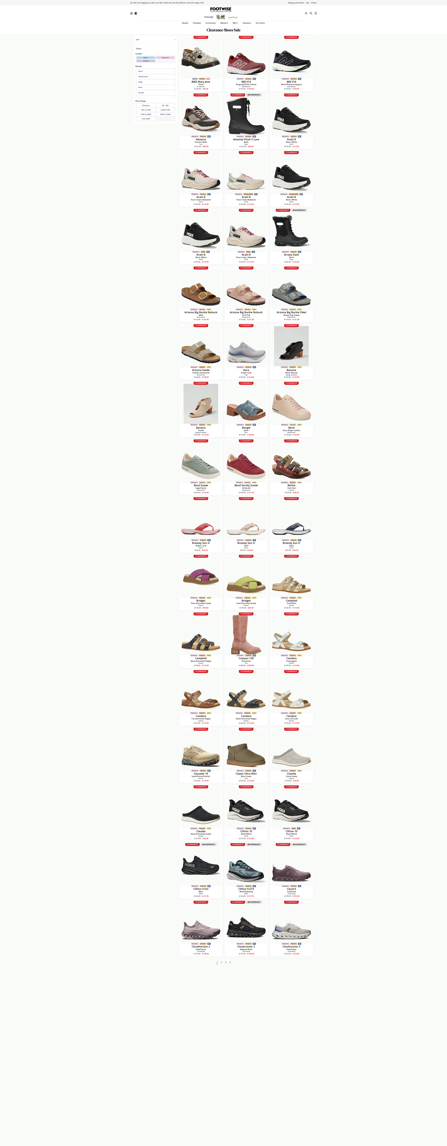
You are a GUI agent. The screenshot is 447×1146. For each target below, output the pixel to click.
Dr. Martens (201, 87)
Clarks (201, 548)
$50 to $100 (146, 110)
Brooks (141, 93)
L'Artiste (291, 490)
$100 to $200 (146, 114)
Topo (246, 375)
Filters (138, 48)
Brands (138, 66)
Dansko (200, 605)
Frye (246, 663)
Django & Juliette (291, 375)
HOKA (291, 144)
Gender (138, 54)
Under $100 (165, 110)
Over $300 (146, 119)
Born (140, 87)
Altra (141, 71)
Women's (165, 57)
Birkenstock (143, 76)
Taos (201, 144)
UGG (246, 778)
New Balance (246, 87)
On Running (291, 894)
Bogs (140, 82)
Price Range (140, 101)
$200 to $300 (165, 114)
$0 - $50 (165, 105)
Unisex (146, 61)
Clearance (146, 105)
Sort (137, 39)
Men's (146, 57)
